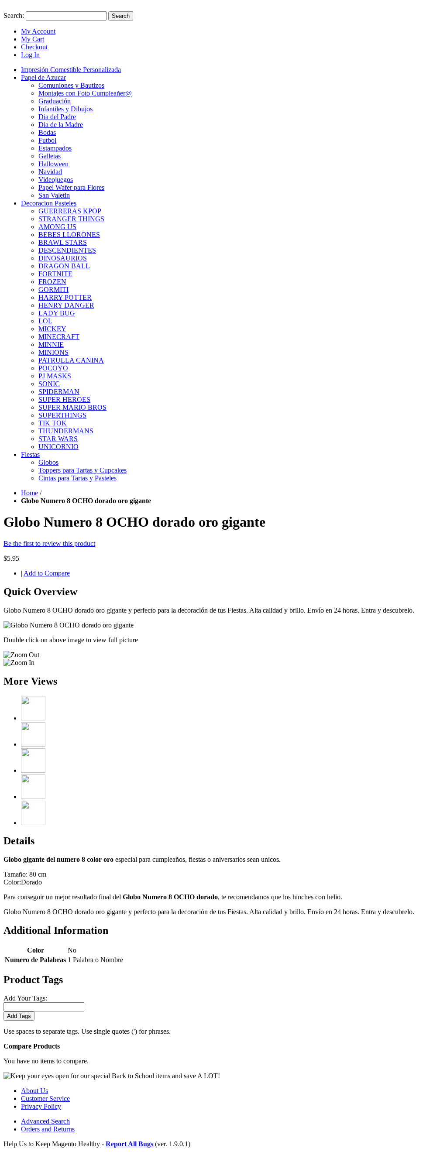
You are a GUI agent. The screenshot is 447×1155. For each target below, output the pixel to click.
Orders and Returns (48, 1129)
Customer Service (45, 1098)
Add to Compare (47, 573)
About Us (34, 1090)
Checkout (34, 47)
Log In (30, 54)
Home (29, 493)
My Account (38, 31)
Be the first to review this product (49, 543)
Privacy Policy (41, 1106)
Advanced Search (45, 1121)
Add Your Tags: (25, 998)
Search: (13, 15)
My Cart (32, 39)
